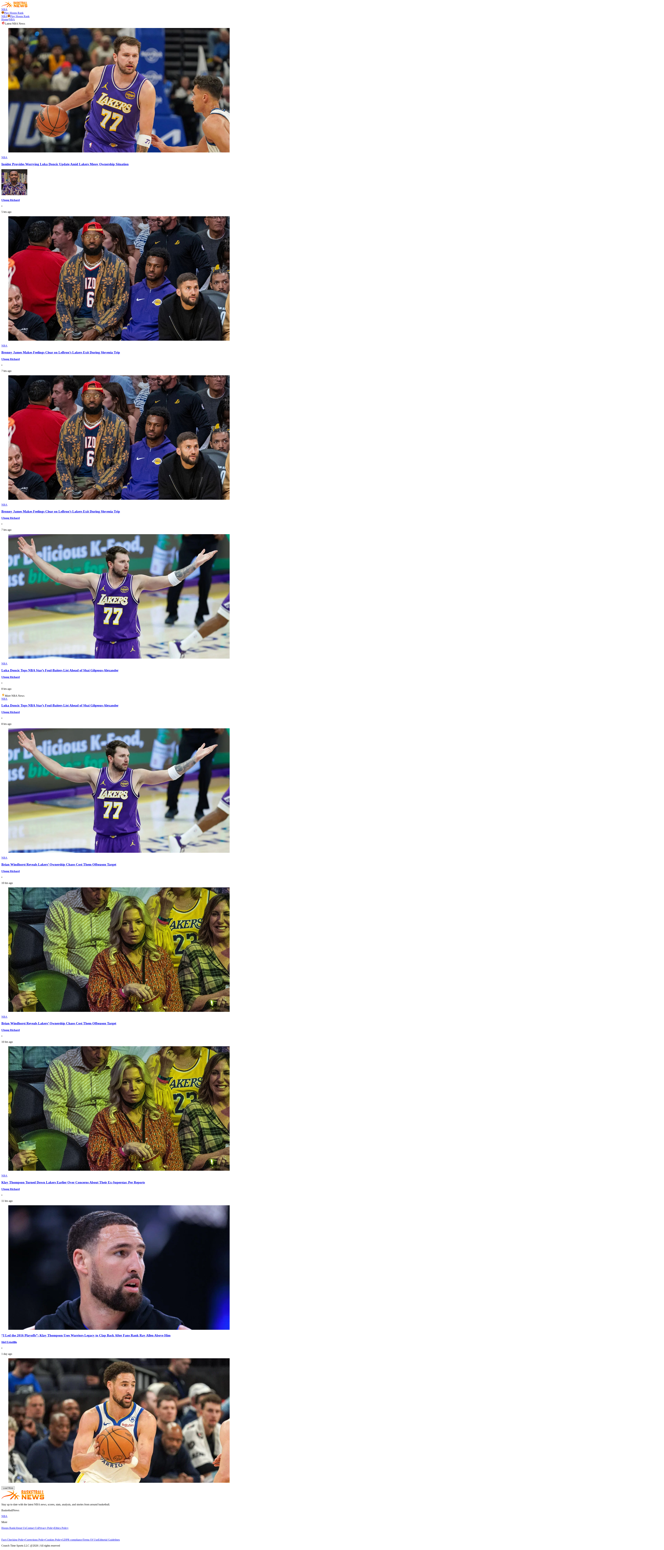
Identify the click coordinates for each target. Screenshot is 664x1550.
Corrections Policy (35, 1539)
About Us (20, 1527)
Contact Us (32, 1527)
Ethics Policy (61, 1527)
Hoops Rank (8, 1527)
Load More (8, 1488)
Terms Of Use (90, 1539)
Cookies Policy (53, 1539)
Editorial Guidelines (109, 1539)
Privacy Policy (46, 1527)
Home (4, 19)
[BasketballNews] (14, 6)
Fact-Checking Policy (13, 1539)
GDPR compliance (72, 1539)
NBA (4, 9)
